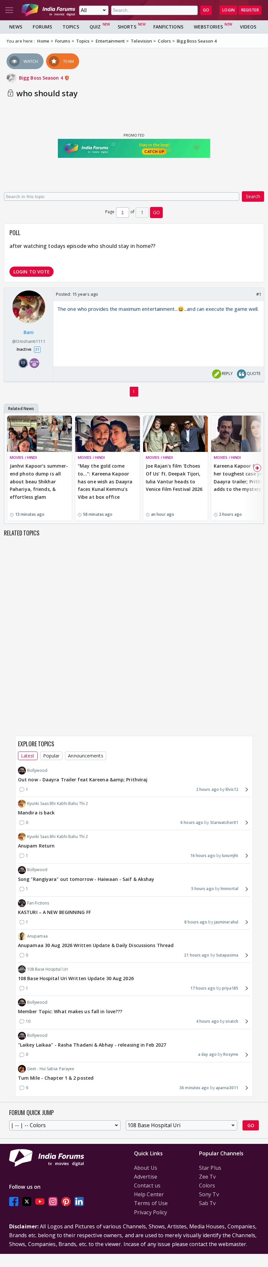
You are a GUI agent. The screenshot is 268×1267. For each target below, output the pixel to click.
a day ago (207, 1054)
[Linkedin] (79, 1201)
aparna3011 (227, 1087)
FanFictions (168, 27)
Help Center (149, 1194)
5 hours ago (202, 888)
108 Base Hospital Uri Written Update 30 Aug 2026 (76, 978)
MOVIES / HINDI (23, 457)
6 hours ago (191, 822)
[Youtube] (39, 1201)
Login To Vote (31, 272)
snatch (232, 1021)
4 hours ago (207, 1021)
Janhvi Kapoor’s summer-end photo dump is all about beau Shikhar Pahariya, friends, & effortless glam (39, 481)
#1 (258, 294)
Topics (70, 27)
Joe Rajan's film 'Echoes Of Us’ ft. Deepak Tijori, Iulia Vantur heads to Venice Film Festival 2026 (174, 477)
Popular (51, 756)
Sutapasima (227, 955)
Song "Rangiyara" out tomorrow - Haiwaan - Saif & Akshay (86, 879)
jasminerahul (226, 922)
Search (253, 196)
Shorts (127, 27)
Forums (42, 27)
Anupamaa (37, 936)
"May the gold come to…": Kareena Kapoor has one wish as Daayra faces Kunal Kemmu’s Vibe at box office (105, 481)
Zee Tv (207, 1176)
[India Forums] (48, 10)
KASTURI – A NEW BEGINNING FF (54, 912)
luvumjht (230, 855)
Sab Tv (207, 1203)
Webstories (208, 27)
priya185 (230, 988)
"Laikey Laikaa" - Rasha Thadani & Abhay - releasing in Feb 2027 (92, 1045)
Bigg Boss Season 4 (41, 78)
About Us (145, 1167)
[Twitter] (26, 1201)
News (15, 27)
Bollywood (37, 770)
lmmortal (229, 888)
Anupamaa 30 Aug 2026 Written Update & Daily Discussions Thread (96, 945)
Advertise (145, 1176)
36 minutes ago (194, 1087)
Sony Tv (209, 1194)
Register (250, 10)
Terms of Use (151, 1203)
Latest (28, 756)
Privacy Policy (150, 1212)
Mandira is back (36, 813)
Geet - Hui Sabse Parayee (50, 1068)
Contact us (147, 1185)
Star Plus (210, 1167)
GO (206, 10)
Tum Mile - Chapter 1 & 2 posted (55, 1078)
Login (228, 10)
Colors (207, 1185)
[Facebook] (13, 1201)
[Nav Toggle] (9, 10)
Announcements (85, 756)
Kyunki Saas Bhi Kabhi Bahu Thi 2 (57, 803)
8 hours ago (195, 922)
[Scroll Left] (11, 468)
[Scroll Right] (257, 468)
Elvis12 (232, 789)
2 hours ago (207, 789)
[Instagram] (53, 1201)
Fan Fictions (38, 903)
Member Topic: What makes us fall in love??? (70, 1011)
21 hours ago (196, 955)
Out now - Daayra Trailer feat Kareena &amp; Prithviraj (82, 779)
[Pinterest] (66, 1201)
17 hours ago (202, 988)
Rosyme (230, 1054)
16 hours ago (202, 855)
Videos (248, 27)
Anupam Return (36, 846)
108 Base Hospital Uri (47, 969)
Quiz (95, 27)
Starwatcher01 (224, 822)
